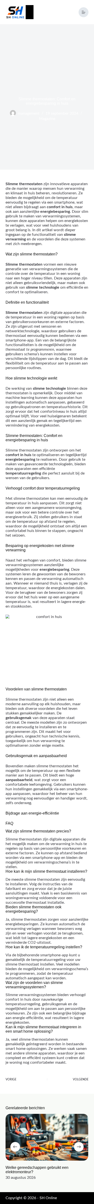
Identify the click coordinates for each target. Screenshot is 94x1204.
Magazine (47, 119)
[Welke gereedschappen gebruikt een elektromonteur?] (47, 1137)
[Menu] (83, 12)
